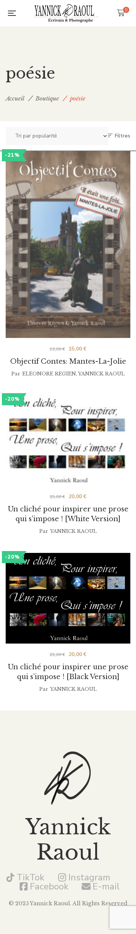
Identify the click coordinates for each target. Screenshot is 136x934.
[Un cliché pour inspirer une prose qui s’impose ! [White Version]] (68, 440)
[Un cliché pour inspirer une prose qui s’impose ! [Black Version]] (68, 598)
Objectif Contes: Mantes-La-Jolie (68, 361)
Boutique (47, 98)
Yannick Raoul (101, 374)
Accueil (15, 98)
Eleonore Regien (49, 374)
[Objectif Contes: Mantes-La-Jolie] (68, 242)
